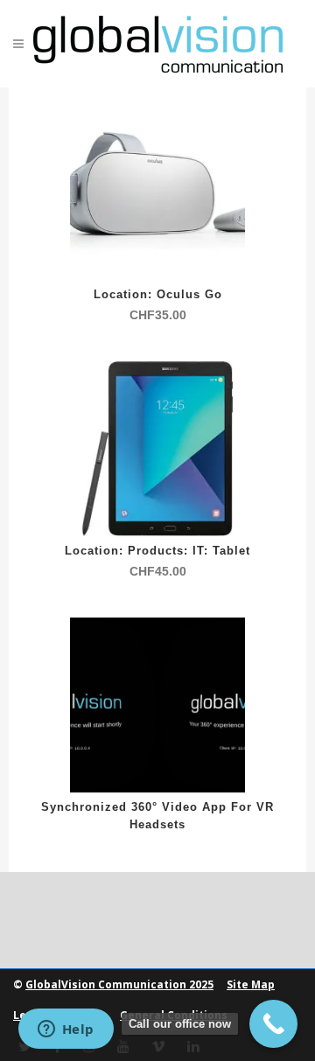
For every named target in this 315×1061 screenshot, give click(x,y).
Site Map (251, 984)
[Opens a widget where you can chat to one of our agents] (66, 1030)
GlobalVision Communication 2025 (119, 984)
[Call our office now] (273, 1024)
